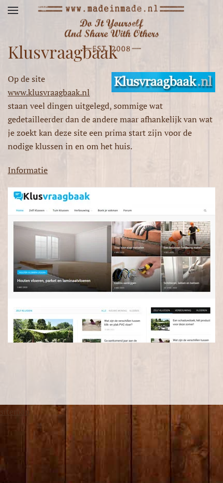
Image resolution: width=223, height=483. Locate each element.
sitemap (15, 411)
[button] (13, 10)
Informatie (28, 170)
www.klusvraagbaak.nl (49, 92)
